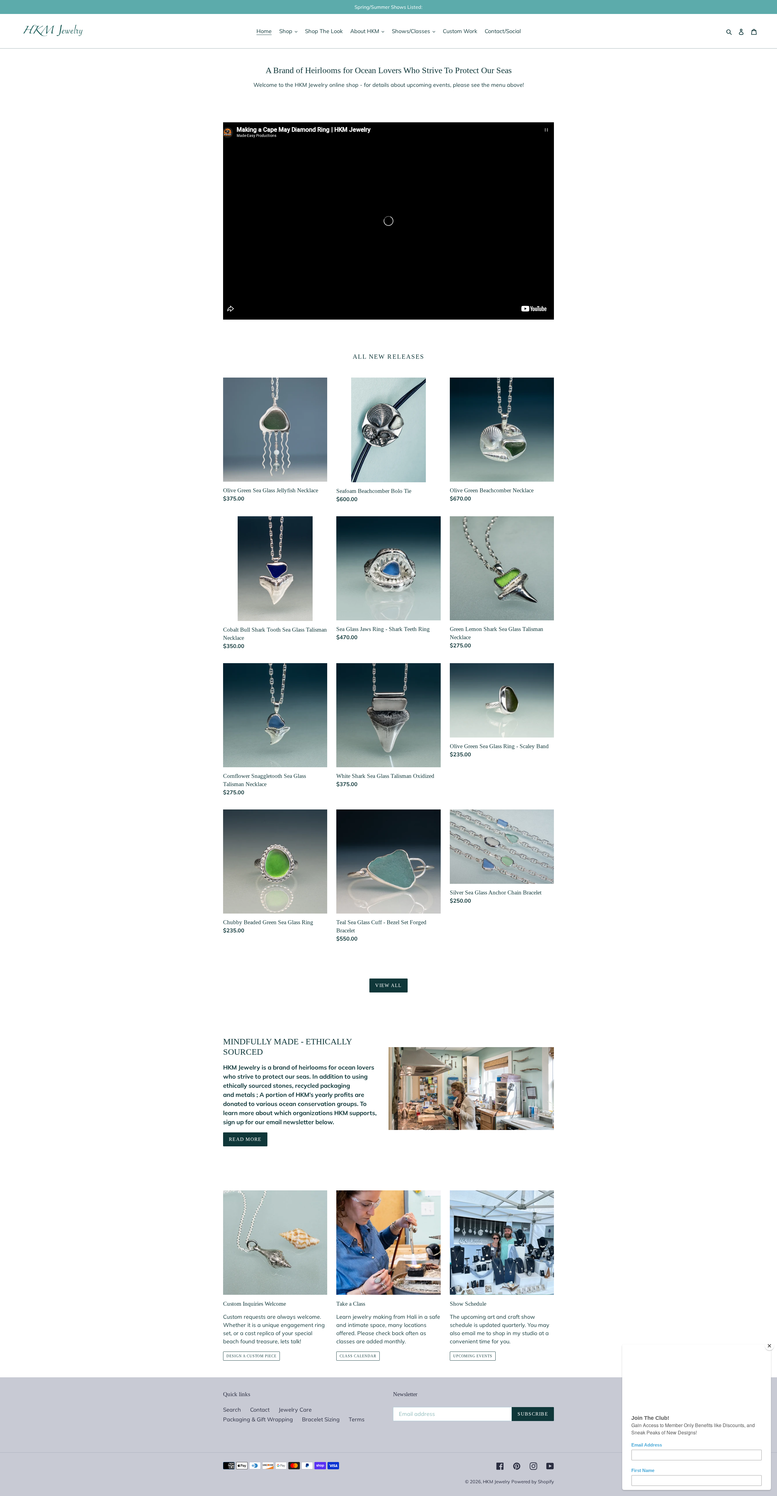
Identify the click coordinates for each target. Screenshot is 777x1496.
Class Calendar (358, 1356)
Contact (260, 1409)
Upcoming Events (472, 1356)
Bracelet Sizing (321, 1419)
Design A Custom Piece (251, 1356)
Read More (245, 1139)
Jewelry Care (295, 1409)
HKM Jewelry (496, 1481)
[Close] (769, 1345)
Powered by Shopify (532, 1481)
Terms (357, 1419)
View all (388, 985)
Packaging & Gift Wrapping (258, 1419)
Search (232, 1409)
